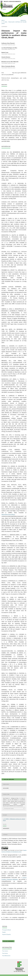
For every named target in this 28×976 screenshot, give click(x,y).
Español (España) (6, 934)
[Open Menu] (1, 1)
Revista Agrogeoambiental (12, 1)
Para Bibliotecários (6, 955)
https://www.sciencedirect (8, 514)
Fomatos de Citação (9, 808)
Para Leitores (5, 951)
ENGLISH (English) (9, 779)
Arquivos (23, 20)
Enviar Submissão (8, 941)
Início (2, 20)
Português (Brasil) (6, 930)
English (4, 932)
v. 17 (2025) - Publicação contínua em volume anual (14, 22)
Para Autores (5, 953)
